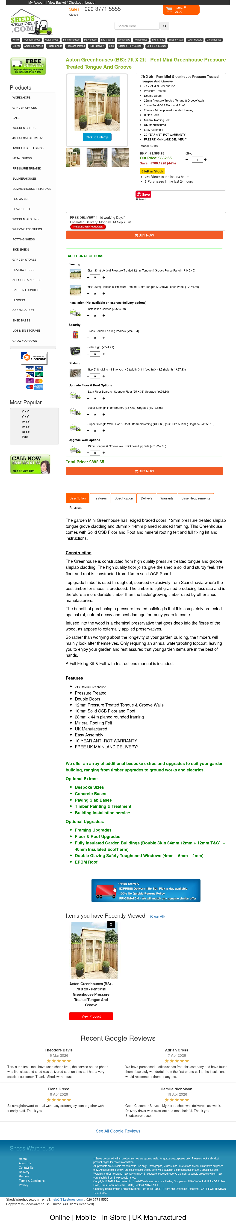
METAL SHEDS (22, 158)
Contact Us (26, 1167)
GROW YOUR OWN (24, 340)
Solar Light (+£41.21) (101, 347)
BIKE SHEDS (20, 249)
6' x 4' (25, 411)
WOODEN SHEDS (23, 128)
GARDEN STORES (24, 259)
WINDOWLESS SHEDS (27, 229)
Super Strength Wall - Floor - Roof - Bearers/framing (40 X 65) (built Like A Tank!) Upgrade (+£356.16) (151, 424)
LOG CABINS (20, 199)
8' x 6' (25, 416)
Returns (24, 1176)
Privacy (23, 1185)
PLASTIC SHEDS (23, 269)
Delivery (147, 498)
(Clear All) (157, 916)
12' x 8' (26, 431)
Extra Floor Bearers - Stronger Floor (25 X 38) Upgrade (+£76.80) (128, 391)
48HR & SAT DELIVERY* (28, 138)
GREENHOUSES (23, 310)
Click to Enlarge (97, 137)
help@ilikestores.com (67, 1199)
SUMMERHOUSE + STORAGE (31, 188)
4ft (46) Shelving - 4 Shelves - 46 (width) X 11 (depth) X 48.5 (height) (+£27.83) (137, 369)
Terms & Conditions (31, 1181)
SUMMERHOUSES (24, 178)
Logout (90, 2)
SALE (16, 118)
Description (77, 498)
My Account (36, 2)
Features (100, 498)
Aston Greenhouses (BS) (90, 983)
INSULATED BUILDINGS (28, 148)
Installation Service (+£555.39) (107, 309)
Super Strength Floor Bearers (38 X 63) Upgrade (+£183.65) (125, 407)
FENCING (18, 300)
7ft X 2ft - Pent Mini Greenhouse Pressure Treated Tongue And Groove (91, 996)
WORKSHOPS (21, 97)
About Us (25, 1163)
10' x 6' (26, 421)
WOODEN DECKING (25, 219)
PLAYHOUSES (21, 209)
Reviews (75, 507)
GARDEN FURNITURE (26, 290)
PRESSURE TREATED (26, 168)
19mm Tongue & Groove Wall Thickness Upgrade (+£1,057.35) (127, 446)
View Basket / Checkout (65, 2)
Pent (25, 436)
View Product (91, 1016)
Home (23, 1159)
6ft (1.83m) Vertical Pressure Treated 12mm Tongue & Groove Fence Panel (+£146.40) (141, 270)
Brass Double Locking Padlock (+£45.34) (113, 331)
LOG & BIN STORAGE (26, 330)
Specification (124, 498)
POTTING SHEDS (23, 239)
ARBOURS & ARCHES (26, 280)
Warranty (167, 498)
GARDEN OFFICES (24, 107)
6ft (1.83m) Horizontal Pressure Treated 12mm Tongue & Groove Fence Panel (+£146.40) (143, 287)
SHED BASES (21, 320)
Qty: (188, 153)
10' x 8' (26, 426)
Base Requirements (195, 498)
